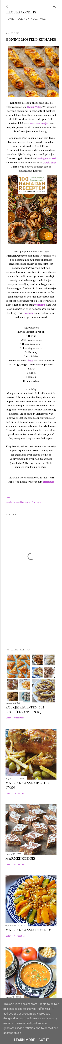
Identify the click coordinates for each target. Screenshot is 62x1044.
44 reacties (19, 936)
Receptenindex (27, 18)
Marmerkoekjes (20, 858)
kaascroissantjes (39, 123)
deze (30, 360)
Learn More (24, 1040)
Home (10, 18)
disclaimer (48, 481)
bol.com (28, 313)
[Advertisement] (23, 621)
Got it (43, 1040)
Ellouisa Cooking (21, 12)
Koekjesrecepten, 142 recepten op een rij (25, 709)
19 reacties (19, 717)
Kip (22, 502)
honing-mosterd (46, 158)
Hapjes (16, 502)
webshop (39, 304)
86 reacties (19, 793)
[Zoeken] (54, 5)
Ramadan (37, 502)
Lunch (28, 502)
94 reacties (19, 864)
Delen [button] (8, 497)
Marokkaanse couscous (28, 930)
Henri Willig (34, 106)
